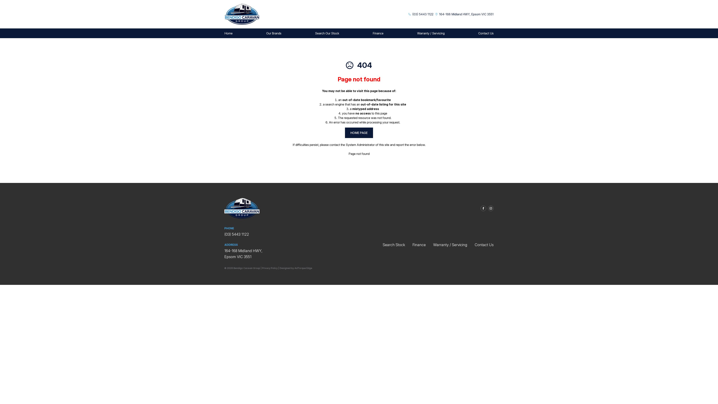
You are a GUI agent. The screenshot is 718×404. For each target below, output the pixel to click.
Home (228, 33)
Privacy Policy (270, 268)
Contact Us (486, 33)
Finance (378, 33)
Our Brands (273, 33)
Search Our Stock (327, 33)
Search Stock (394, 245)
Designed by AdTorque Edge (296, 268)
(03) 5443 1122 (236, 234)
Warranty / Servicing (431, 33)
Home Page (359, 133)
